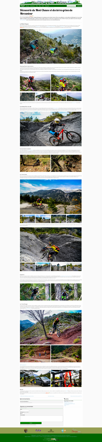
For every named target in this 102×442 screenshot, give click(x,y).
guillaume (21, 27)
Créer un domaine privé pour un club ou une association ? (65, 436)
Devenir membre (35, 436)
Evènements (32, 5)
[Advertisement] (73, 416)
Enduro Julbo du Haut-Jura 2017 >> (76, 7)
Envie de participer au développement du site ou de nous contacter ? (56, 435)
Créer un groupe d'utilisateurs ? (46, 436)
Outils (43, 5)
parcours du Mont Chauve (51, 26)
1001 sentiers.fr (23, 19)
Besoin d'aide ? (28, 436)
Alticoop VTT (38, 26)
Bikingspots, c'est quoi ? (36, 435)
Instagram (56, 438)
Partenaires (47, 5)
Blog (40, 5)
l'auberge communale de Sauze (66, 276)
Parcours (27, 5)
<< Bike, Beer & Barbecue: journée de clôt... (27, 7)
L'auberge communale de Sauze (69, 403)
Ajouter (31, 423)
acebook (53, 438)
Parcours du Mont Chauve (68, 402)
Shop (37, 5)
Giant (65, 405)
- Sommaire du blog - (51, 7)
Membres (79, 5)
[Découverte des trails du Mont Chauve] (51, 46)
